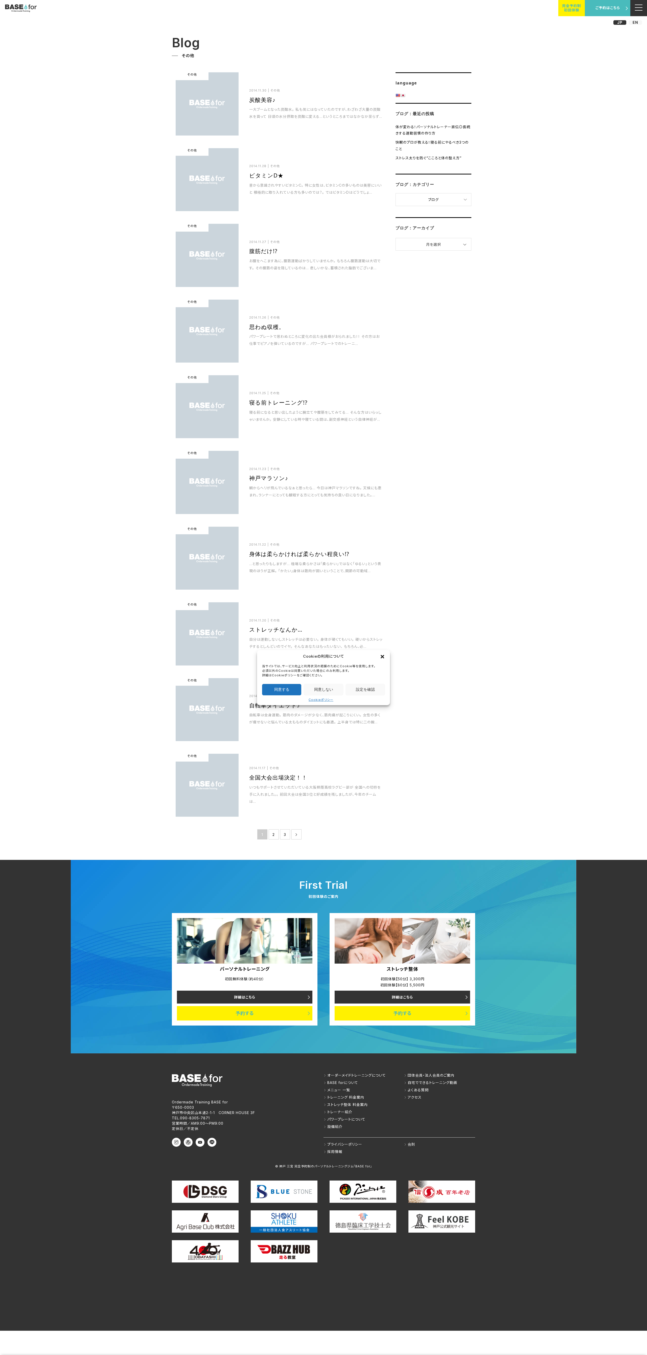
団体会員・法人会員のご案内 (431, 1075)
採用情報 (334, 1151)
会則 (411, 1144)
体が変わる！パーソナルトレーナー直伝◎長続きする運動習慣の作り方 (433, 130)
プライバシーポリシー (344, 1144)
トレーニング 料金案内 (345, 1097)
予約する (245, 1013)
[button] (382, 656)
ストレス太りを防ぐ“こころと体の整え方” (428, 158)
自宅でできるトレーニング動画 (432, 1082)
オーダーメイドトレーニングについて (356, 1075)
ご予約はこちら (607, 8)
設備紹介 (334, 1126)
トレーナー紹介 (339, 1112)
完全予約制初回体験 (571, 8)
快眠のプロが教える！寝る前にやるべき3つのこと (432, 145)
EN (635, 22)
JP (619, 22)
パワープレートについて (346, 1119)
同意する (281, 689)
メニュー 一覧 (338, 1090)
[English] (398, 95)
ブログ (433, 199)
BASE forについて (342, 1082)
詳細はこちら (244, 997)
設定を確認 (365, 689)
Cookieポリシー (321, 700)
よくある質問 (418, 1090)
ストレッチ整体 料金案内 (347, 1104)
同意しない (323, 689)
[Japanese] (403, 95)
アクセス (415, 1097)
